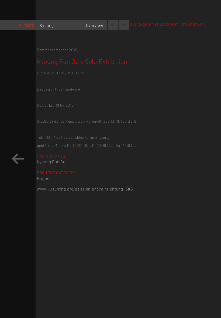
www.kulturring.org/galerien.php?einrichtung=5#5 (153, 23)
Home (26, 25)
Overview (94, 25)
